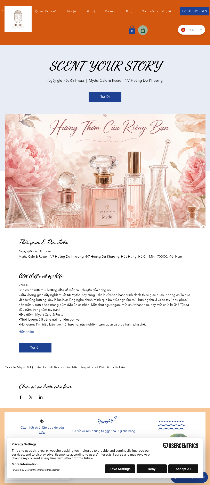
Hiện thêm (26, 332)
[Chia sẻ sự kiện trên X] (31, 397)
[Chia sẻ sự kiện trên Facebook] (21, 397)
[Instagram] (203, 257)
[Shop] (143, 30)
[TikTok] (203, 227)
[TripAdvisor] (203, 247)
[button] (132, 30)
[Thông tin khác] (42, 422)
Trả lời (105, 97)
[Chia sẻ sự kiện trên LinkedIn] (41, 397)
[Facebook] (203, 237)
